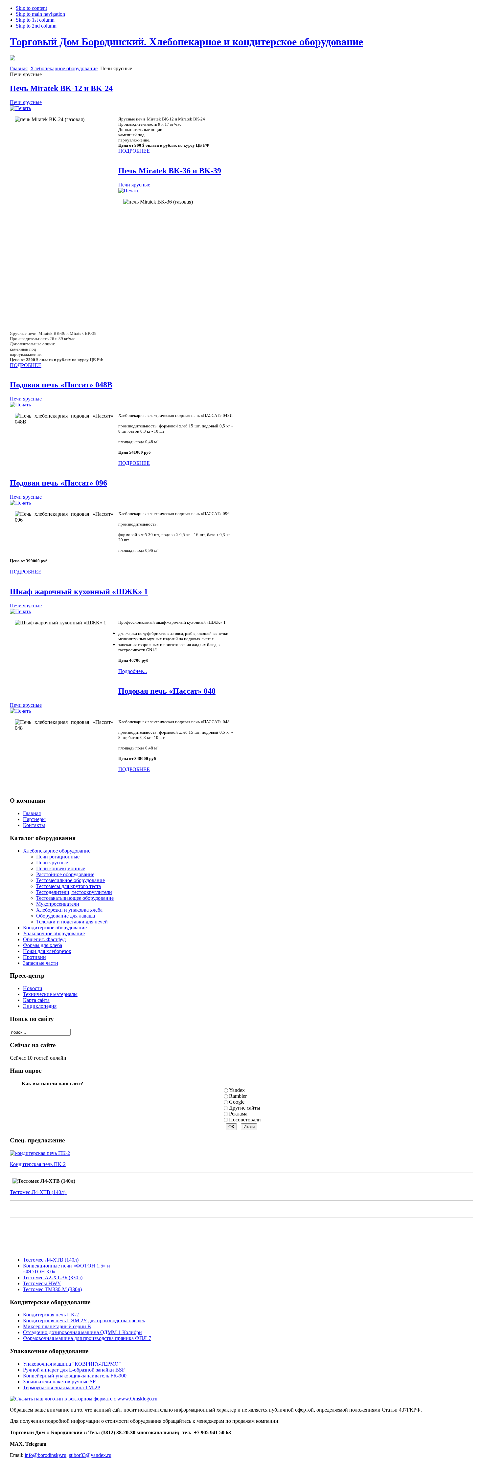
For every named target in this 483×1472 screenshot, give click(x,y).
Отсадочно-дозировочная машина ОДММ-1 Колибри (82, 1332)
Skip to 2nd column (36, 26)
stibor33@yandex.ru (90, 1455)
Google (236, 1102)
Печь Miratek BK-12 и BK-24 (61, 88)
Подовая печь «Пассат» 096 (58, 483)
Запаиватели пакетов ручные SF (59, 1381)
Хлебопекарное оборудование (64, 68)
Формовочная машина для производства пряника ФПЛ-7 (87, 1338)
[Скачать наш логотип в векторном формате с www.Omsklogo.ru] (83, 1398)
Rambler (238, 1096)
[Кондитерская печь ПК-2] (40, 1153)
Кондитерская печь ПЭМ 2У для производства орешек (84, 1320)
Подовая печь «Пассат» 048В (61, 384)
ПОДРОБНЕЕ (134, 151)
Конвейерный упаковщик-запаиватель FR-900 (74, 1375)
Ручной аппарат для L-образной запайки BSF (74, 1370)
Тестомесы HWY (42, 1283)
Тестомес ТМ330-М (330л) (52, 1289)
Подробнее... (132, 671)
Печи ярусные (26, 102)
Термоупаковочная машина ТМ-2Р (61, 1387)
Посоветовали (245, 1119)
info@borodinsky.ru (45, 1455)
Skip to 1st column (35, 20)
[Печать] (20, 108)
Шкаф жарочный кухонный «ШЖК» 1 (79, 591)
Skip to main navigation (40, 14)
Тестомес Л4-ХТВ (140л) (38, 1192)
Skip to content (31, 8)
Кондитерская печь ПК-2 (38, 1164)
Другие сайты (244, 1108)
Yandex (237, 1090)
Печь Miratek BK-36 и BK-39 (169, 170)
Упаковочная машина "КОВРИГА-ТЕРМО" (72, 1364)
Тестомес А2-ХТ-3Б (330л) (52, 1277)
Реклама (238, 1113)
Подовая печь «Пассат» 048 (167, 691)
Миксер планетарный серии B (57, 1326)
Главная (19, 68)
